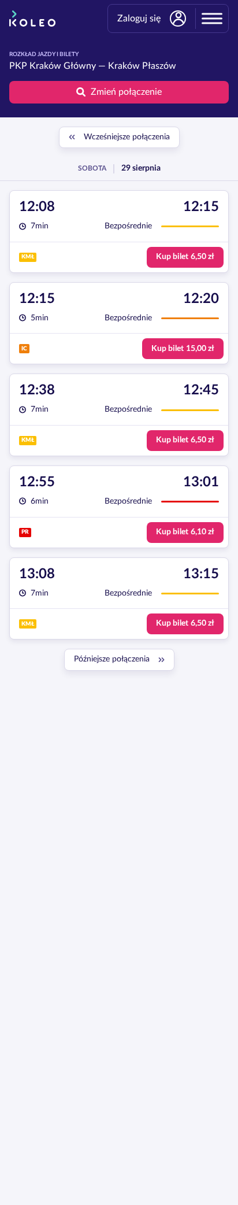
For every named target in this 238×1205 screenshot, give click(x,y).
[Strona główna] (32, 18)
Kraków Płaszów (142, 66)
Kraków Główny (62, 66)
